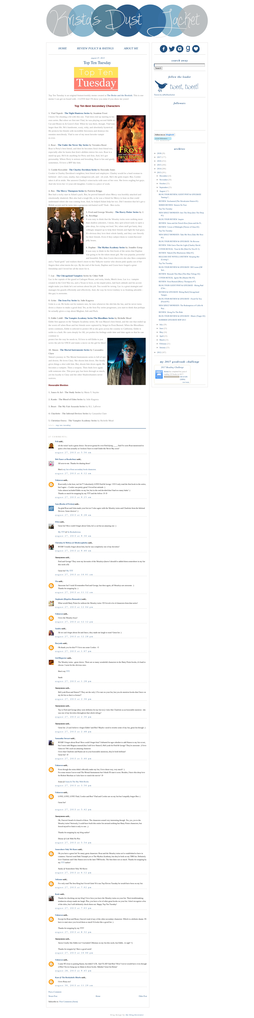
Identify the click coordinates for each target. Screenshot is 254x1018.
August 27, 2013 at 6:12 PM (73, 873)
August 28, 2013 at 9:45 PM (73, 971)
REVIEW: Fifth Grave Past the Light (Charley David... (180, 245)
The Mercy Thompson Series (70, 191)
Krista (166, 371)
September (163, 187)
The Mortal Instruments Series (75, 350)
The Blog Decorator (135, 1015)
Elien (57, 522)
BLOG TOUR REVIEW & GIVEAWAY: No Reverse (179, 241)
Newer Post (53, 996)
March (162, 340)
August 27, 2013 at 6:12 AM (73, 473)
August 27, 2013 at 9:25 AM (73, 497)
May (161, 332)
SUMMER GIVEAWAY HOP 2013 (172, 320)
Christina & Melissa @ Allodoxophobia (71, 543)
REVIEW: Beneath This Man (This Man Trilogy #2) (179, 274)
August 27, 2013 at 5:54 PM (73, 842)
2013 (159, 172)
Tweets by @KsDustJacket (164, 95)
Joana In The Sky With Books (77, 782)
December (163, 176)
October (162, 183)
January (162, 347)
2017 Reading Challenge (172, 367)
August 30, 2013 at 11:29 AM (74, 985)
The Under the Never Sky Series (73, 145)
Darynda (58, 643)
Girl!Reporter (61, 658)
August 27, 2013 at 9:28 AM (73, 515)
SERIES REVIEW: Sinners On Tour (173, 205)
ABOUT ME (131, 48)
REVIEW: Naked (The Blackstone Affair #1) (176, 253)
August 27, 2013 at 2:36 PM (73, 699)
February (163, 344)
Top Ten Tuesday (63, 425)
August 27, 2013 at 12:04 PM (74, 607)
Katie (57, 894)
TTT (68, 671)
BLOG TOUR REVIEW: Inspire (171, 219)
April (161, 336)
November (163, 180)
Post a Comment (55, 992)
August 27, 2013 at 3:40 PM (73, 758)
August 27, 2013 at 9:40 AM (73, 551)
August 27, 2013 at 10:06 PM (74, 953)
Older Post (143, 996)
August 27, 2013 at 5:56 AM (73, 452)
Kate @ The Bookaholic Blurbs (68, 977)
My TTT (61, 532)
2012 (159, 352)
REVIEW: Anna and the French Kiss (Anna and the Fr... (180, 223)
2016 (159, 161)
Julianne (58, 879)
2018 (159, 153)
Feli (56, 441)
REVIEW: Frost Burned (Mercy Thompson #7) (177, 281)
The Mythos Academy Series (111, 247)
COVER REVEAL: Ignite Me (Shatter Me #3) (177, 278)
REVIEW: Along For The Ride (171, 312)
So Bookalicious (74, 532)
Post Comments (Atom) (68, 1001)
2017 (159, 157)
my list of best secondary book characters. (79, 469)
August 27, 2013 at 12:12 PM (74, 622)
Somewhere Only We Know (66, 849)
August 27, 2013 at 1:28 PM (73, 681)
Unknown (59, 480)
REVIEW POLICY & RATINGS (95, 48)
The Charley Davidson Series (83, 170)
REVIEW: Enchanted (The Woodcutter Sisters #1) (178, 201)
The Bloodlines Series (104, 318)
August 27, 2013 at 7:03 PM (73, 908)
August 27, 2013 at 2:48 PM (73, 731)
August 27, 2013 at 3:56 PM (73, 785)
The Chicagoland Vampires (69, 276)
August (162, 191)
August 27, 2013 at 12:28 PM (74, 636)
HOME (62, 48)
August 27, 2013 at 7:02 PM (73, 887)
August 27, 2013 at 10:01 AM (74, 574)
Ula (56, 581)
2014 (159, 169)
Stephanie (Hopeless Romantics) (68, 599)
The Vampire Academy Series (79, 318)
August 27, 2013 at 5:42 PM (73, 809)
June (161, 328)
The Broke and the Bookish (119, 95)
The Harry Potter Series (127, 212)
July (161, 324)
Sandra (58, 628)
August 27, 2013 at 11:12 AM (74, 592)
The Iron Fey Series (67, 300)
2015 (159, 165)
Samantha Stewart (62, 738)
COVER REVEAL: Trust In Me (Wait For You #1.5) (179, 249)
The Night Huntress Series (77, 113)
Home (98, 996)
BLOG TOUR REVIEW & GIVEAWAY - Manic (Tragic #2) (182, 316)
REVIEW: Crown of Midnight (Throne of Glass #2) (179, 227)
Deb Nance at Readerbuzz (65, 459)
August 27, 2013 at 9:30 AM (73, 536)
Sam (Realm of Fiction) (64, 504)
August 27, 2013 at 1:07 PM (73, 651)
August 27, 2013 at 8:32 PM (73, 932)
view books (185, 382)
